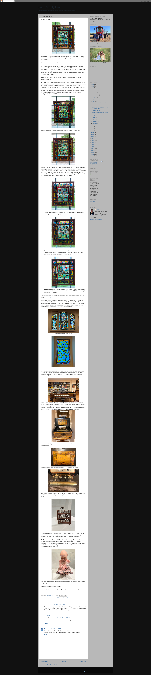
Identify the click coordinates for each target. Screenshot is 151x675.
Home (64, 661)
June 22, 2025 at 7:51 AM (54, 628)
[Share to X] (63, 596)
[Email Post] (57, 595)
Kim (98, 209)
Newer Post (44, 661)
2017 (92, 140)
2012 (92, 150)
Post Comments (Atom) (53, 664)
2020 (92, 134)
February (95, 121)
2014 (92, 146)
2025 (92, 87)
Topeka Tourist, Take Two (98, 105)
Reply (45, 612)
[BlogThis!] (61, 596)
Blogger (84, 671)
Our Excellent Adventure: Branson (100, 103)
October (95, 92)
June (94, 101)
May (94, 115)
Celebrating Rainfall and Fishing (100, 112)
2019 (92, 136)
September (95, 95)
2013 (92, 148)
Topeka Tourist (96, 110)
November (95, 90)
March (94, 119)
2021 (92, 132)
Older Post (82, 661)
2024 (92, 126)
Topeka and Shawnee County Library (61, 597)
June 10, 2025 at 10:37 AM (58, 604)
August (94, 97)
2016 (92, 142)
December (95, 88)
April (94, 117)
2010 (92, 154)
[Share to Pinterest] (66, 596)
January (95, 123)
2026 (92, 84)
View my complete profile (96, 219)
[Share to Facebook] (64, 596)
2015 (92, 144)
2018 (92, 138)
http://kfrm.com (93, 201)
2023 (92, 128)
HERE (50, 297)
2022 (92, 130)
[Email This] (60, 596)
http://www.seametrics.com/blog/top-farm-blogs (94, 164)
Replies (48, 615)
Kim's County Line (49, 7)
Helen (45, 628)
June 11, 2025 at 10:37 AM (63, 618)
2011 (92, 152)
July (94, 99)
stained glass (48, 597)
